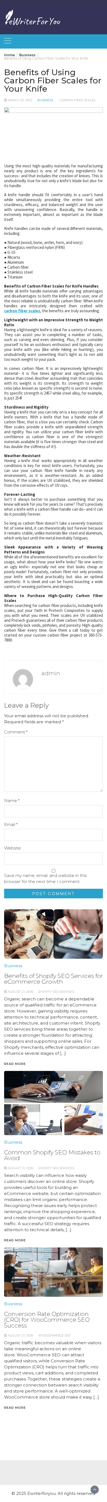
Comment (15, 732)
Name (11, 800)
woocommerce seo (54, 1335)
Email (11, 824)
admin (50, 673)
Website (12, 848)
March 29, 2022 (20, 100)
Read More (15, 1408)
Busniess (45, 100)
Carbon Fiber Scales (77, 100)
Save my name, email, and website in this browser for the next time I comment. (45, 878)
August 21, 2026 (20, 1335)
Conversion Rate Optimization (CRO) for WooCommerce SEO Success (47, 1319)
